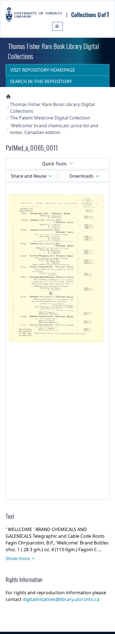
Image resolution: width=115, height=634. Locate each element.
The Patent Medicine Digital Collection (50, 118)
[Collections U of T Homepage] (8, 96)
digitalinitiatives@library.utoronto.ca (61, 599)
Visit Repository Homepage (42, 70)
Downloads (82, 176)
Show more (18, 558)
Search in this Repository (41, 81)
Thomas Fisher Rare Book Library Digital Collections (52, 107)
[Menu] (57, 26)
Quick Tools (54, 164)
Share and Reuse (28, 176)
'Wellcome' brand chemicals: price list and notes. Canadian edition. (54, 129)
